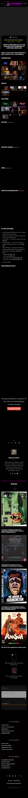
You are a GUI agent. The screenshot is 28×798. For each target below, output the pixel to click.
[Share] (8, 442)
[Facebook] (7, 776)
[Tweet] (12, 442)
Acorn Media (3, 562)
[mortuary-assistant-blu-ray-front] (14, 548)
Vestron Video (20, 39)
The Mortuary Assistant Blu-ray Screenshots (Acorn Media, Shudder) (12, 565)
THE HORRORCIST (5, 765)
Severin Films (7, 527)
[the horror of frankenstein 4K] (14, 586)
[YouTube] (12, 776)
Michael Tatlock (14, 37)
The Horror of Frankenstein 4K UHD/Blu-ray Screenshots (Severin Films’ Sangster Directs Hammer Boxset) (13, 608)
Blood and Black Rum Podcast (14, 783)
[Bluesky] (15, 776)
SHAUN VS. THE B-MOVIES (7, 727)
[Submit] (19, 442)
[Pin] (15, 442)
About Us (10, 780)
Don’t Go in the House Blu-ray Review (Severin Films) (14, 676)
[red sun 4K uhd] (14, 628)
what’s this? (16, 147)
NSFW (13, 39)
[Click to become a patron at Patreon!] (14, 410)
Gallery (9, 39)
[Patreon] (9, 776)
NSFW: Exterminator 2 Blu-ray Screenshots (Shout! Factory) (14, 663)
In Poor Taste (17, 780)
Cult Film (6, 39)
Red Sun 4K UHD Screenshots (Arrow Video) (13, 647)
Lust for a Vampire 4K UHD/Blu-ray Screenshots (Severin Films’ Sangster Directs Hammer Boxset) (12, 531)
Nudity (16, 39)
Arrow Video (3, 645)
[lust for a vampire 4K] (14, 509)
